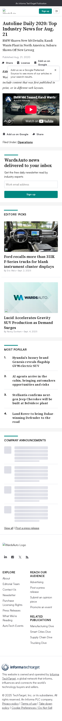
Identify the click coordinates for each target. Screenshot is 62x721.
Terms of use (29, 703)
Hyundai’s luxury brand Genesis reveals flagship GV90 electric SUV (31, 362)
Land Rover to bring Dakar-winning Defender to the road (33, 418)
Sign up (45, 11)
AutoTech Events (13, 625)
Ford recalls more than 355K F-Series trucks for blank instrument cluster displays (29, 261)
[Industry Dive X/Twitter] (19, 557)
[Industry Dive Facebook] (12, 557)
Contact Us (9, 589)
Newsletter (9, 595)
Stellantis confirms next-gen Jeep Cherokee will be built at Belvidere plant (32, 399)
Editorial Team (11, 584)
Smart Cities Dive (40, 631)
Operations (25, 142)
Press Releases (11, 610)
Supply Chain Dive (41, 637)
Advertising (36, 582)
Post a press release (27, 528)
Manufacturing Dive (42, 626)
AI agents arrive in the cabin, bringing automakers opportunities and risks (33, 380)
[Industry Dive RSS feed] (27, 557)
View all (8, 528)
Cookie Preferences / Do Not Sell (32, 708)
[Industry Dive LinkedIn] (5, 557)
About (6, 578)
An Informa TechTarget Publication (31, 3)
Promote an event (41, 607)
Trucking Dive (38, 643)
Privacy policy (10, 703)
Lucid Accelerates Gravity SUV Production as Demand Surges (28, 322)
